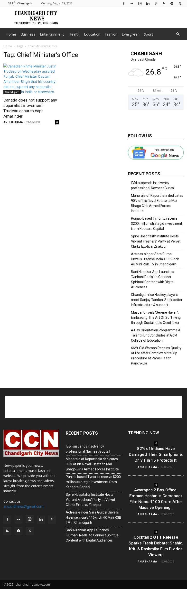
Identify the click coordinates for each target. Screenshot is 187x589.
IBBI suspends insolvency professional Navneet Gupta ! (153, 185)
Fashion (111, 34)
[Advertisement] (126, 17)
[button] (178, 34)
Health (74, 34)
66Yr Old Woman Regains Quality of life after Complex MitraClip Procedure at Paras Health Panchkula (156, 355)
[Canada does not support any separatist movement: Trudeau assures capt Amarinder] (31, 79)
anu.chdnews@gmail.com (23, 506)
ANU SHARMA (13, 122)
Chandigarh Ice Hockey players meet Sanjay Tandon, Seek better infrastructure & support (156, 300)
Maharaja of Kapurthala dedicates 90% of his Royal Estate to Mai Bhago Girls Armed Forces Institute (157, 203)
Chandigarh (12, 92)
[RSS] (164, 3)
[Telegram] (172, 3)
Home (11, 34)
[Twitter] (180, 3)
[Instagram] (139, 3)
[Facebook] (123, 3)
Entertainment (52, 34)
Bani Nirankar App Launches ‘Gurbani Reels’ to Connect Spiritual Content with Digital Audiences (152, 279)
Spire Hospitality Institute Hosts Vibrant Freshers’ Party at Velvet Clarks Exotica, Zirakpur (155, 241)
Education (92, 34)
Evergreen (131, 34)
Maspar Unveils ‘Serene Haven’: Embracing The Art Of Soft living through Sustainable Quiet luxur (156, 317)
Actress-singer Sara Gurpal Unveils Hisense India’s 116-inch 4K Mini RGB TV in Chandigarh (155, 259)
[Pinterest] (155, 3)
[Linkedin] (147, 3)
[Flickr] (131, 3)
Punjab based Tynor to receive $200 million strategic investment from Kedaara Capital (156, 223)
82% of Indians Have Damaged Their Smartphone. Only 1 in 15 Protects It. (156, 454)
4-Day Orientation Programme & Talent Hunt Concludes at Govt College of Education (155, 335)
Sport (148, 34)
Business (28, 34)
